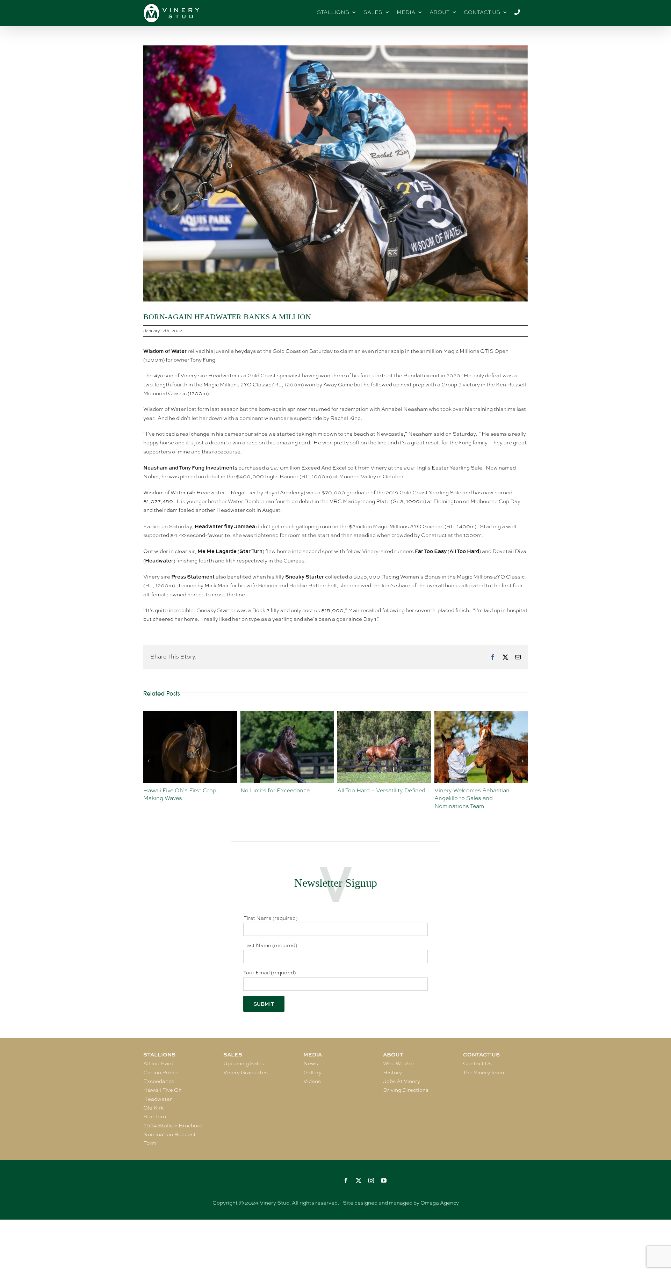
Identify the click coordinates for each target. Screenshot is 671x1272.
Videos (312, 1081)
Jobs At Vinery (401, 1081)
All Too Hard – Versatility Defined (284, 790)
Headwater (157, 1099)
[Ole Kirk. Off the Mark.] (481, 714)
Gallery (312, 1072)
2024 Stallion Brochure (172, 1125)
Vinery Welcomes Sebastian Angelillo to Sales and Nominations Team (374, 798)
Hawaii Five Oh (162, 1089)
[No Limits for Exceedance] (190, 714)
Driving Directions (405, 1089)
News (310, 1063)
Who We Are (398, 1063)
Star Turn (154, 1116)
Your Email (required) (269, 972)
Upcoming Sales (243, 1063)
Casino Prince (161, 1072)
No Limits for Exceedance (177, 790)
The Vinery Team (483, 1072)
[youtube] (384, 1180)
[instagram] (371, 1180)
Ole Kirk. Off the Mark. (464, 790)
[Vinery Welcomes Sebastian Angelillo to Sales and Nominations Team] (384, 714)
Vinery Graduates (245, 1072)
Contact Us (477, 1063)
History (392, 1072)
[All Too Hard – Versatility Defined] (287, 714)
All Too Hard (158, 1063)
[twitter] (358, 1180)
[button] (148, 761)
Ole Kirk (153, 1107)
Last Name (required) (270, 945)
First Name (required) (270, 918)
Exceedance (158, 1081)
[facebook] (346, 1180)
